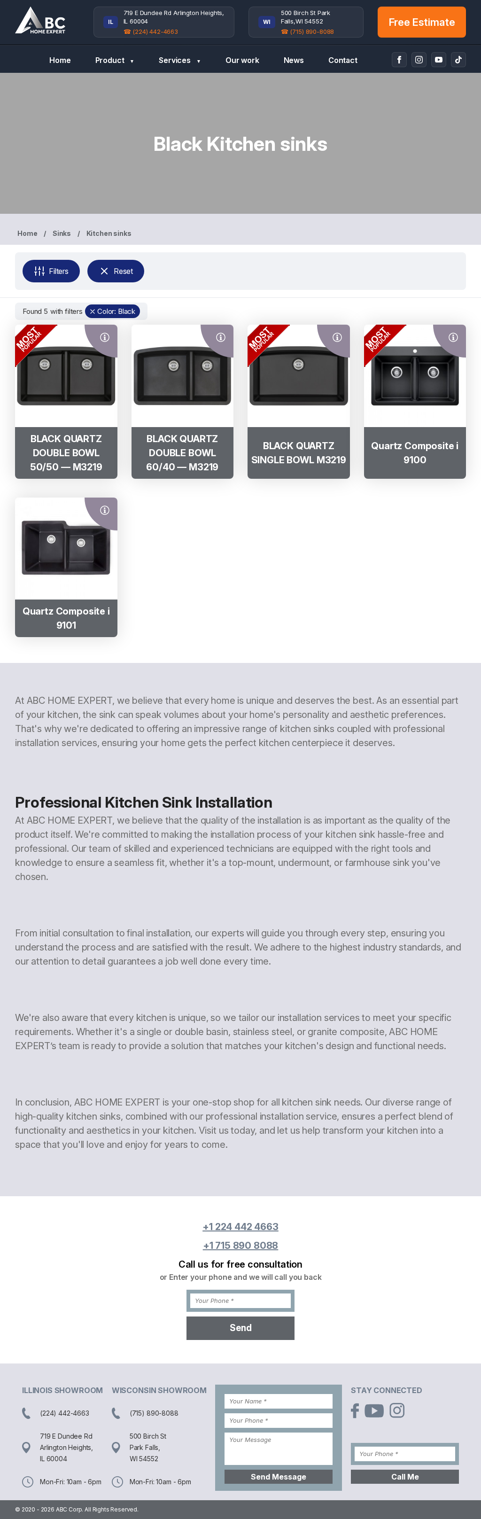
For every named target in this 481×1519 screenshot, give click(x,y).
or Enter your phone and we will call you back (241, 1277)
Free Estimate (422, 22)
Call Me (405, 1476)
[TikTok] (458, 59)
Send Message (278, 1476)
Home (59, 60)
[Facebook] (399, 59)
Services (180, 60)
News (294, 60)
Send (241, 1328)
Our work (242, 60)
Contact (342, 60)
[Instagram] (419, 59)
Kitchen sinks (109, 233)
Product (115, 60)
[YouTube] (438, 59)
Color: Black (116, 311)
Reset (123, 271)
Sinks (62, 233)
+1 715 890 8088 (241, 1245)
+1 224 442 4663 (240, 1226)
